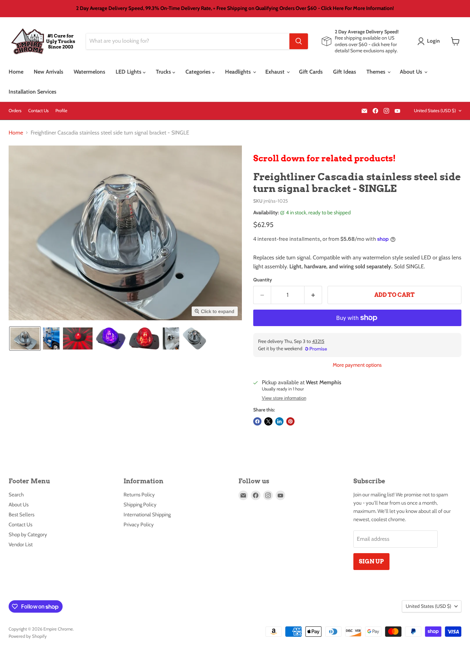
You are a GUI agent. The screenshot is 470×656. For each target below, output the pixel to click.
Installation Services (32, 91)
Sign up (371, 561)
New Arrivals (48, 71)
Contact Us (38, 110)
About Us (412, 71)
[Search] (298, 41)
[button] (429, 41)
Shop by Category (28, 534)
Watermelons (89, 71)
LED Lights (129, 71)
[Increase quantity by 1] (313, 295)
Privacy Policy (139, 524)
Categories (198, 71)
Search (16, 495)
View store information (284, 398)
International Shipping (147, 515)
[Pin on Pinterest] (290, 421)
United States (435, 110)
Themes (376, 71)
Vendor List (21, 544)
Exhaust (275, 71)
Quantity (262, 279)
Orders (15, 110)
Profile (61, 110)
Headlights (238, 71)
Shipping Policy (140, 505)
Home (16, 71)
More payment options (357, 365)
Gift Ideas (344, 71)
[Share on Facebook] (257, 421)
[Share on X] (268, 421)
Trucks (164, 71)
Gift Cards (311, 71)
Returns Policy (139, 495)
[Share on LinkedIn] (279, 421)
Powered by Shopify (28, 636)
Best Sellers (21, 515)
